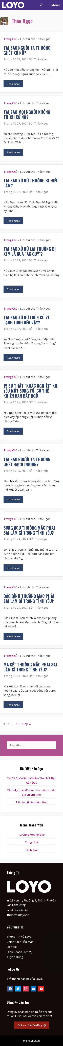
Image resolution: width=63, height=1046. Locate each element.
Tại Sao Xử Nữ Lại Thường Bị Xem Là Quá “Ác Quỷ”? (30, 251)
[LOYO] (14, 5)
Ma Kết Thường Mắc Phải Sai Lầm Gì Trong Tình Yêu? (30, 667)
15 (18, 724)
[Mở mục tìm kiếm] (41, 5)
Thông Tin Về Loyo (19, 936)
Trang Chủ (10, 39)
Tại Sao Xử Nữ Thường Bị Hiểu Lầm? (31, 183)
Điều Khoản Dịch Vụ (19, 952)
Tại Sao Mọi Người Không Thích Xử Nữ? (27, 114)
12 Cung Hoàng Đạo (31, 834)
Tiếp (27, 724)
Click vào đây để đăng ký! (31, 1025)
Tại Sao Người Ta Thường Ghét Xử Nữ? (27, 50)
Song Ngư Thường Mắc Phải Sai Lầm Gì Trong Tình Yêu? (29, 530)
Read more (13, 84)
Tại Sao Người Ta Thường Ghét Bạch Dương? (27, 461)
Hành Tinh (31, 850)
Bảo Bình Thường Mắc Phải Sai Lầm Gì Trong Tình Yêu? (29, 598)
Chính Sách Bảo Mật (20, 942)
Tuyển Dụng (15, 957)
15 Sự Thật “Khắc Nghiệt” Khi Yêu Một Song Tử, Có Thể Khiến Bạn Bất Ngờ (31, 391)
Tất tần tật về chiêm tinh (31, 802)
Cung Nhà (31, 842)
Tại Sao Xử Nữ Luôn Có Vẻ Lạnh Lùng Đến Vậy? (27, 319)
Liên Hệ (12, 947)
